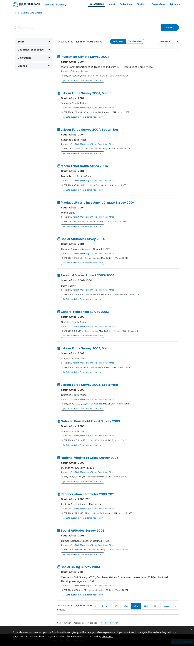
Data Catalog (97, 4)
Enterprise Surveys (79, 71)
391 (156, 606)
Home (18, 13)
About (112, 4)
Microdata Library (55, 4)
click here (107, 636)
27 (138, 331)
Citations (142, 4)
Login (177, 4)
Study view (117, 41)
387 (115, 606)
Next (166, 606)
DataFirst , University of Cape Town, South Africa (92, 108)
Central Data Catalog (32, 13)
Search (170, 27)
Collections (126, 4)
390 (146, 606)
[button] (34, 41)
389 (135, 606)
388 (125, 606)
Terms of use (158, 4)
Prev (104, 606)
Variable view (135, 41)
